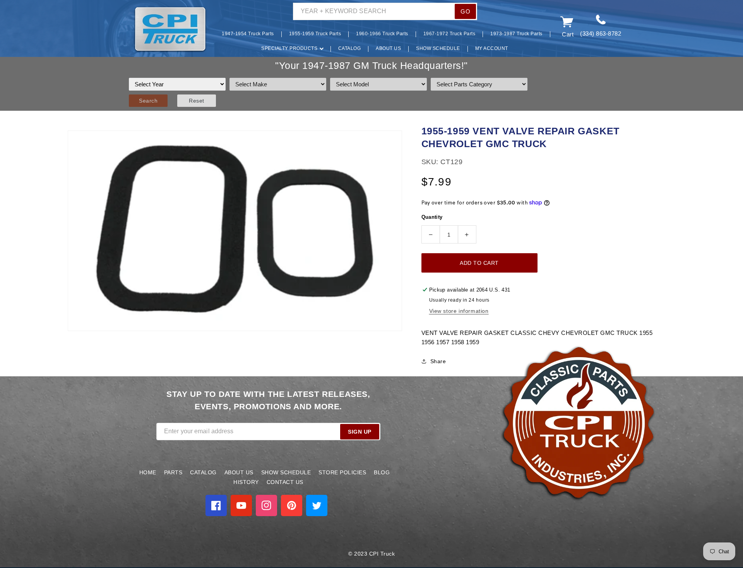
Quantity (432, 217)
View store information (459, 311)
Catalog (203, 472)
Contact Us (285, 482)
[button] (122, 29)
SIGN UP (360, 432)
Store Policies (342, 472)
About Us (238, 472)
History (246, 482)
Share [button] (438, 361)
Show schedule (286, 472)
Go (465, 11)
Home (147, 472)
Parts (173, 472)
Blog (382, 472)
